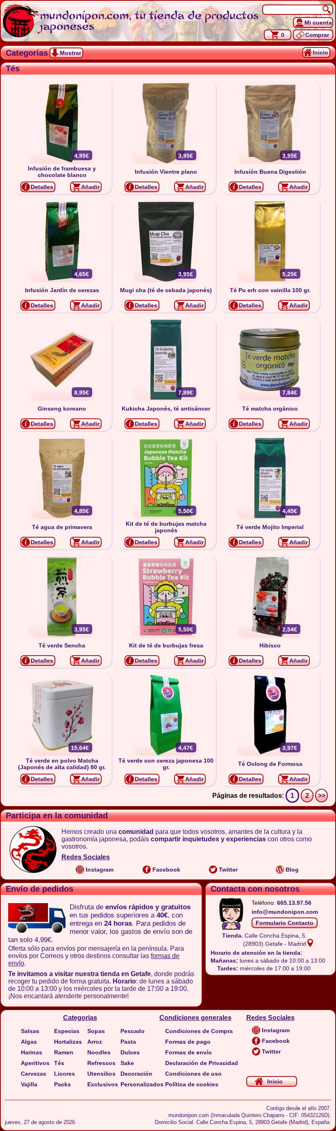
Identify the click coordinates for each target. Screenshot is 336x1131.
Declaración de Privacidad (201, 1063)
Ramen (63, 1052)
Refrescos (101, 1063)
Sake (127, 1063)
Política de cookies (191, 1084)
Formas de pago (188, 1041)
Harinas (31, 1052)
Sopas (96, 1031)
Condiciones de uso (193, 1073)
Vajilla (29, 1084)
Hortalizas (68, 1041)
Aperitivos (35, 1063)
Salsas (30, 1031)
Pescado (132, 1031)
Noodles (99, 1052)
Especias (66, 1031)
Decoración (136, 1073)
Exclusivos (102, 1084)
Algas (29, 1041)
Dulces (130, 1052)
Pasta (128, 1041)
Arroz (94, 1041)
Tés (59, 1063)
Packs (62, 1084)
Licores (64, 1073)
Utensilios (101, 1073)
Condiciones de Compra (199, 1031)
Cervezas (33, 1073)
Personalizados (141, 1084)
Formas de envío (188, 1052)
